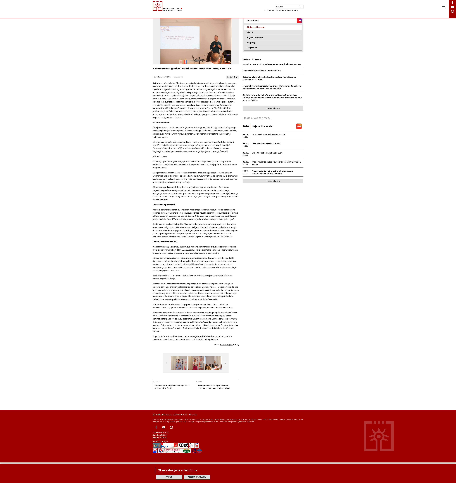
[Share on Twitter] (237, 77)
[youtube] (163, 427)
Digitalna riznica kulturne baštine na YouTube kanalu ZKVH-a (272, 64)
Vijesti (250, 32)
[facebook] (156, 427)
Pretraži (291, 3)
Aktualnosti (168, 13)
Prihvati (169, 477)
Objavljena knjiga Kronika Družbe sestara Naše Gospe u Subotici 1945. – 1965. (269, 78)
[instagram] (171, 427)
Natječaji (251, 43)
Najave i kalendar (255, 37)
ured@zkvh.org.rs (160, 442)
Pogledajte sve (273, 108)
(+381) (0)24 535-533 (265, 7)
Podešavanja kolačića (197, 477)
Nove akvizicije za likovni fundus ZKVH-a (262, 71)
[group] (178, 363)
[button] (225, 363)
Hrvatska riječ (226, 345)
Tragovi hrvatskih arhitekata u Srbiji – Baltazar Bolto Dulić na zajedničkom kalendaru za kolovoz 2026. (272, 87)
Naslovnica (157, 13)
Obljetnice (252, 48)
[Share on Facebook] (234, 77)
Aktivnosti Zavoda (182, 13)
